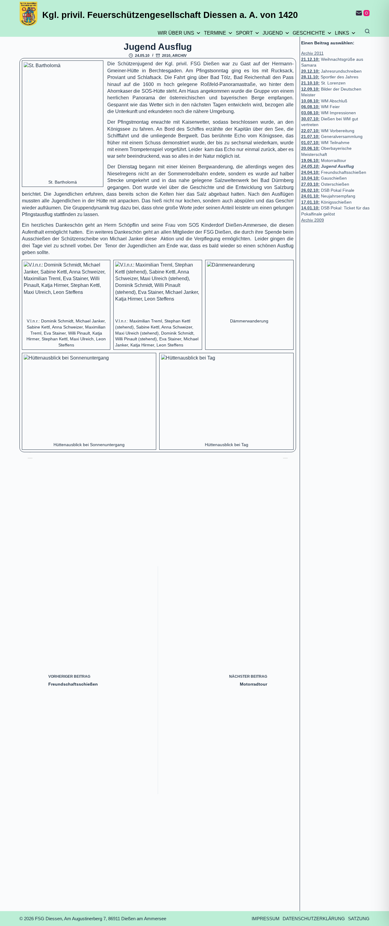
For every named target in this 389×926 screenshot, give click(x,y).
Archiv (179, 55)
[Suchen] (367, 31)
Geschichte (309, 33)
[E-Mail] (359, 13)
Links (342, 33)
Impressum (266, 918)
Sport (244, 33)
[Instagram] (366, 13)
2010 (166, 55)
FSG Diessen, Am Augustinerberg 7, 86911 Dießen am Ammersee (100, 918)
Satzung (359, 918)
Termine (215, 33)
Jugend (273, 33)
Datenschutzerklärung (314, 918)
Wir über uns (176, 33)
